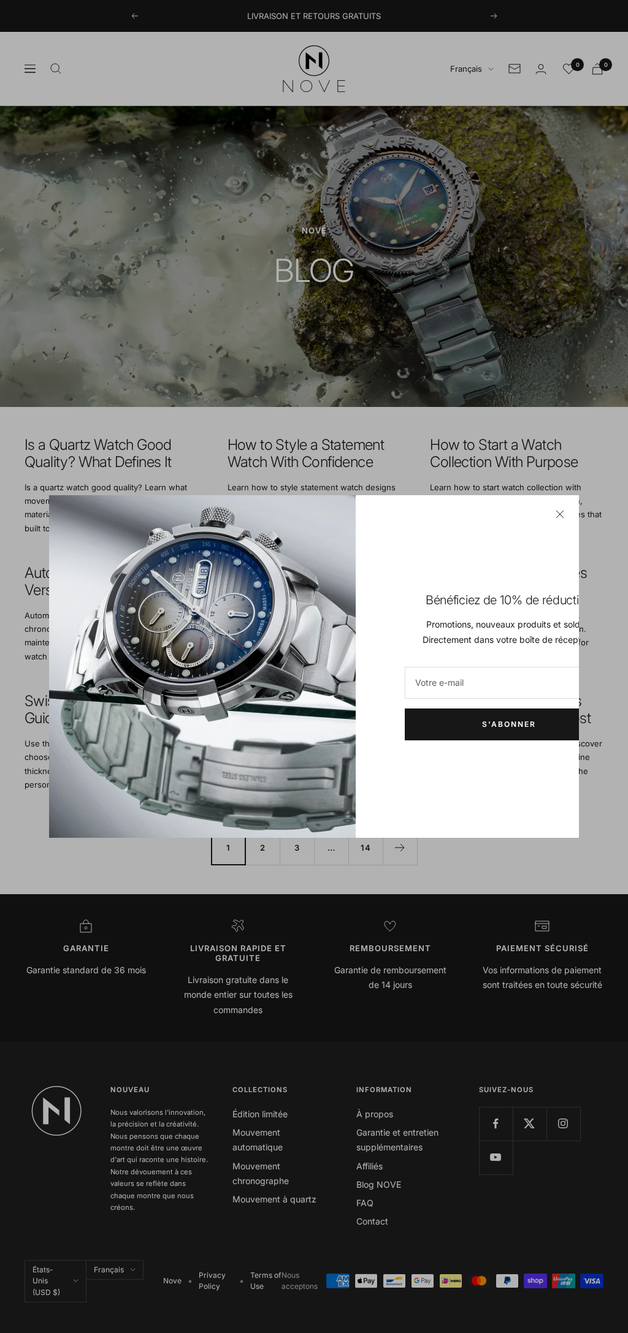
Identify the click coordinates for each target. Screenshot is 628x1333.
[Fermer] (560, 514)
